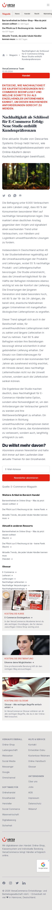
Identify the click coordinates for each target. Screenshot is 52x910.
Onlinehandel (8, 792)
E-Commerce (9, 572)
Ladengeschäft (10, 750)
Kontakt (32, 744)
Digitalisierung (9, 820)
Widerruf (32, 809)
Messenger (7, 766)
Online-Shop (8, 744)
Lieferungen (9, 579)
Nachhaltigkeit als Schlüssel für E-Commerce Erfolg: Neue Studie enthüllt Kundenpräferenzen (35, 55)
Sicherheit (7, 825)
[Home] (3, 55)
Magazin (6, 13)
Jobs (30, 787)
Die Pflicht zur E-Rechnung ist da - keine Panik (24, 509)
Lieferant (7, 575)
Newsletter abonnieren (26, 477)
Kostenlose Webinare (39, 755)
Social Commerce (11, 809)
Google (6, 772)
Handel (27, 14)
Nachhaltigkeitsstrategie (14, 588)
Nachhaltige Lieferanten (14, 582)
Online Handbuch (37, 761)
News (17, 14)
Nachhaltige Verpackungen (16, 585)
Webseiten (7, 755)
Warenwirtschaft (10, 814)
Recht (37, 14)
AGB (30, 792)
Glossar (6, 566)
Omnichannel (8, 777)
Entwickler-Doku (36, 750)
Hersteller (7, 803)
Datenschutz (34, 803)
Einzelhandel (8, 798)
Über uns (32, 781)
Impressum (33, 798)
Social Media (8, 761)
